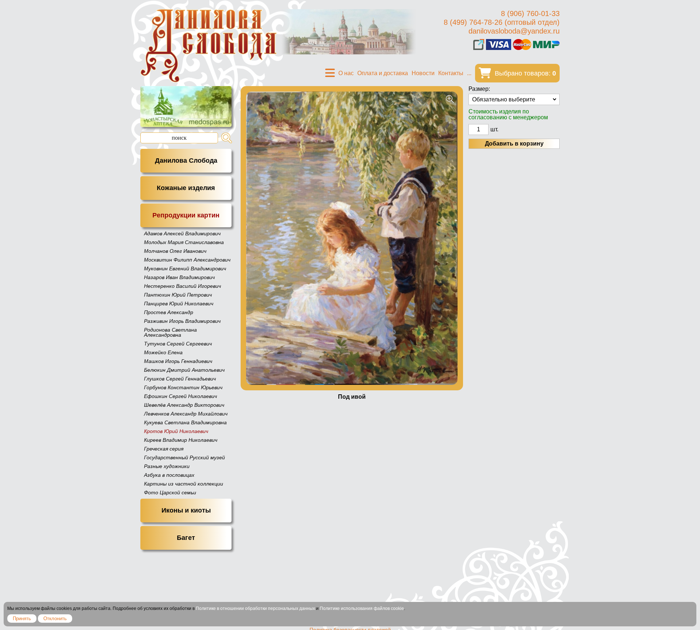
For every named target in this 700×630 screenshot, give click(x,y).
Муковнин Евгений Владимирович (185, 268)
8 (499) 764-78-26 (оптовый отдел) (502, 22)
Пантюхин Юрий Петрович (178, 294)
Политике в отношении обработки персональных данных (255, 608)
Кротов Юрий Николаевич (176, 431)
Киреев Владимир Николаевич (180, 439)
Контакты (450, 73)
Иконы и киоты (186, 510)
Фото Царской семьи (170, 492)
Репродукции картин (185, 215)
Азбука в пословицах (169, 475)
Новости (423, 73)
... (469, 73)
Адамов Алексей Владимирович (182, 233)
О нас (346, 73)
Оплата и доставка (382, 73)
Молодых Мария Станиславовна (184, 242)
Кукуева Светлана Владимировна (185, 422)
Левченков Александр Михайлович (186, 413)
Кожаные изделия (186, 188)
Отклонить (55, 618)
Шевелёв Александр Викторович (184, 404)
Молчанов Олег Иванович (175, 251)
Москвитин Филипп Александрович (187, 259)
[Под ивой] (352, 238)
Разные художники (167, 466)
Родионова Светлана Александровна (170, 332)
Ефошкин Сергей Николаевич (180, 396)
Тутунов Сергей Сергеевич (178, 343)
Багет (186, 537)
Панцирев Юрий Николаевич (178, 303)
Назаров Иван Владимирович (179, 277)
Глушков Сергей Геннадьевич (180, 378)
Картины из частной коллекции (183, 483)
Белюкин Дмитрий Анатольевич (184, 369)
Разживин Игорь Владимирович (182, 321)
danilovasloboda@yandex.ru (514, 31)
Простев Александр (168, 312)
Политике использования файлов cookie (362, 608)
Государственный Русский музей (184, 457)
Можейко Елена (163, 352)
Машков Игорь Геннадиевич (178, 361)
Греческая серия (163, 448)
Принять (22, 618)
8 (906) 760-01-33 (530, 13)
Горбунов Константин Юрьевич (183, 387)
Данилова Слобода (186, 160)
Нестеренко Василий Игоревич (182, 286)
